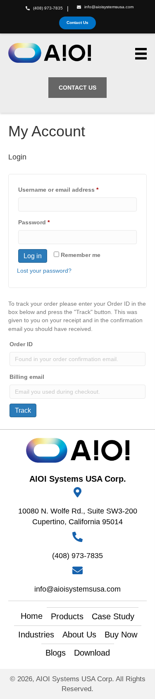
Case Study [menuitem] (113, 616)
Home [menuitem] (32, 616)
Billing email (27, 376)
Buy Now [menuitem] (121, 634)
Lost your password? (44, 270)
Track (23, 410)
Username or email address (71, 189)
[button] (77, 87)
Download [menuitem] (92, 652)
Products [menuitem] (67, 616)
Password (46, 222)
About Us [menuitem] (79, 634)
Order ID (21, 344)
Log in (33, 255)
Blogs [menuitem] (55, 652)
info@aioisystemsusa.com (109, 7)
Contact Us (77, 22)
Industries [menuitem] (36, 634)
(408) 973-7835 (48, 8)
